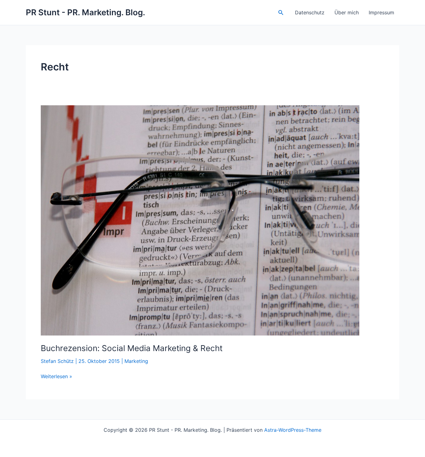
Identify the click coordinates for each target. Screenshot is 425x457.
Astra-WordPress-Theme (292, 430)
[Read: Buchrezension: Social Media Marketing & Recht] (200, 220)
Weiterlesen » (56, 376)
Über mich (346, 12)
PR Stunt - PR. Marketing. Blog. (85, 12)
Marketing (136, 361)
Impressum (381, 12)
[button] (281, 13)
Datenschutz (310, 12)
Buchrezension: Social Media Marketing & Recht (131, 348)
